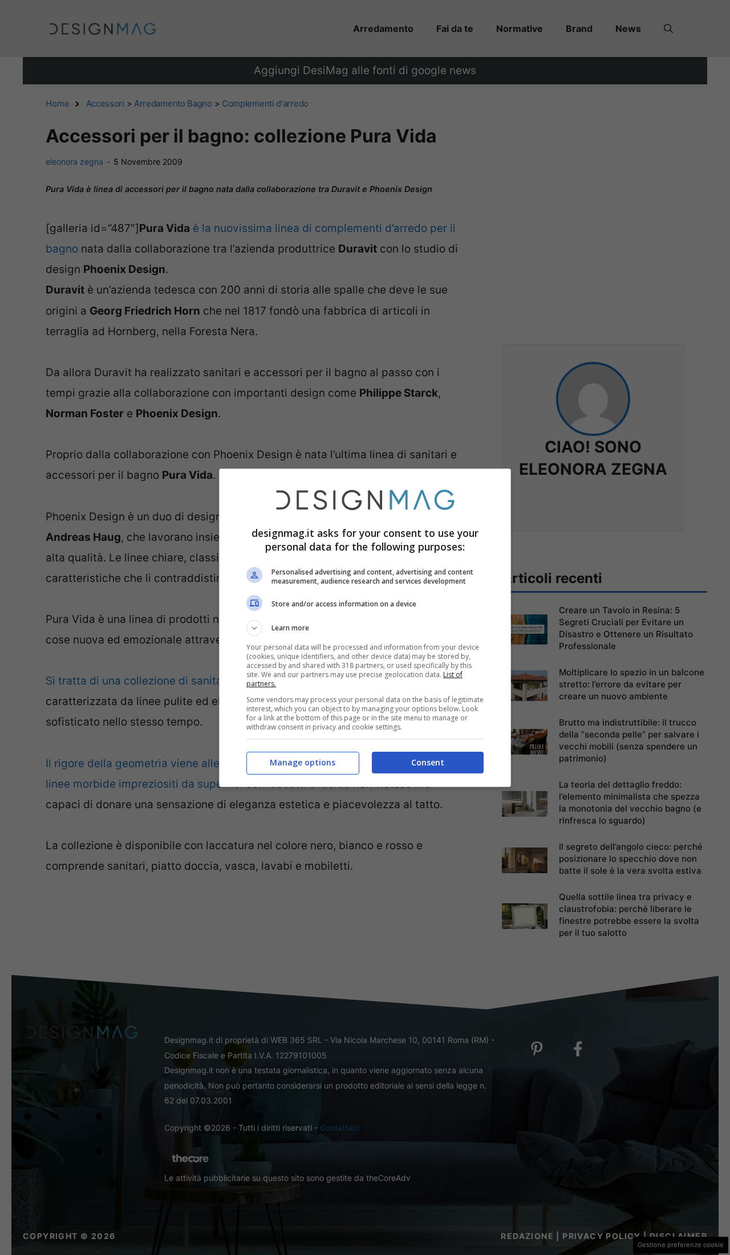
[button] (365, 628)
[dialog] (365, 627)
